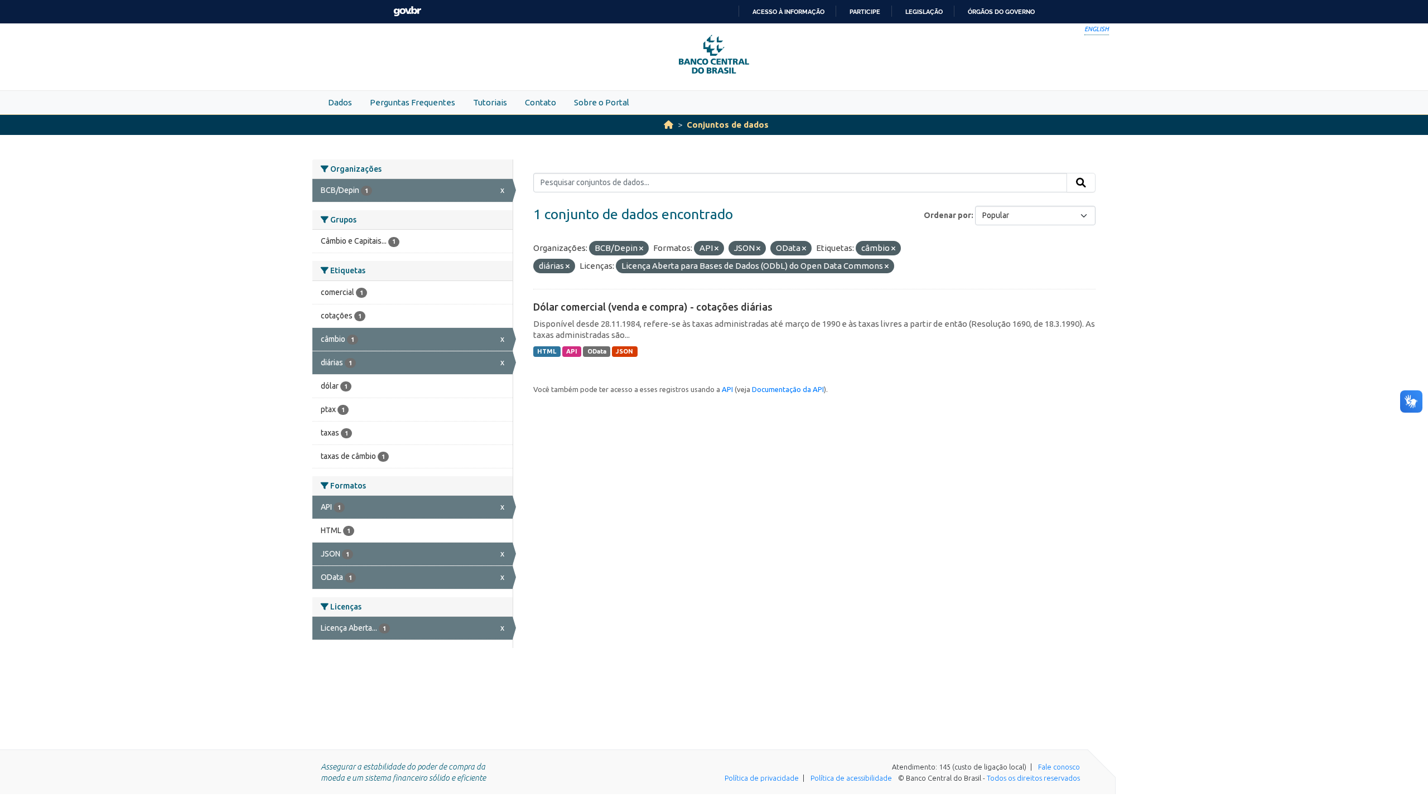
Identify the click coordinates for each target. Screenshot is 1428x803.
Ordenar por (947, 215)
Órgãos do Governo (1001, 12)
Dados (340, 102)
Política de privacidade (762, 778)
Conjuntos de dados (728, 124)
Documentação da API (788, 389)
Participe (865, 12)
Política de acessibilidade (851, 778)
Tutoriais (490, 102)
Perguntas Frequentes (412, 102)
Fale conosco (1059, 767)
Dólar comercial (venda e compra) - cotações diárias (653, 306)
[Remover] (641, 248)
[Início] (668, 124)
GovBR (407, 11)
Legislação (924, 12)
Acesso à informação (788, 12)
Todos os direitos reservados (1033, 778)
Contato (540, 102)
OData (596, 351)
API (571, 351)
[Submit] (1081, 183)
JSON (624, 351)
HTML (546, 351)
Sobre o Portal (601, 102)
